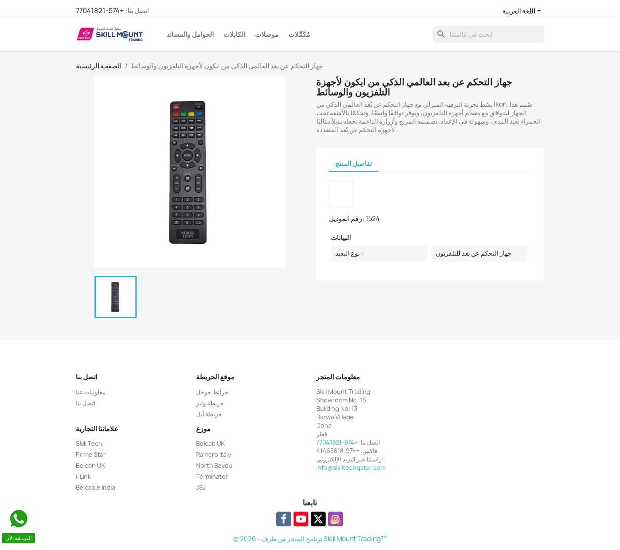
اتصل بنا (85, 403)
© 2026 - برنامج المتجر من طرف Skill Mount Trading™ (310, 538)
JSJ (201, 487)
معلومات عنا (91, 392)
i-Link (83, 476)
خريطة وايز (210, 403)
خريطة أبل (209, 414)
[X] (318, 519)
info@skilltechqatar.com (350, 468)
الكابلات (234, 34)
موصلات (267, 34)
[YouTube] (301, 519)
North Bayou (214, 465)
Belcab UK (210, 443)
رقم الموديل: (346, 218)
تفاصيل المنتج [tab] (353, 163)
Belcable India (95, 487)
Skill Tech (89, 443)
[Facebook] (283, 519)
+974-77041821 (100, 10)
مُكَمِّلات (299, 34)
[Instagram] (335, 519)
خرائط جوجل (212, 392)
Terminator (212, 476)
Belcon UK (90, 465)
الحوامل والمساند (190, 34)
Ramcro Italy (213, 454)
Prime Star (91, 454)
